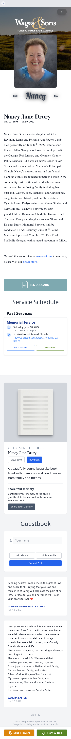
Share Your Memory (22, 506)
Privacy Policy (26, 724)
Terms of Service (44, 724)
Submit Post (35, 563)
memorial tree (44, 256)
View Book (16, 459)
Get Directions (20, 347)
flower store (30, 262)
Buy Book (34, 459)
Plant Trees (50, 347)
